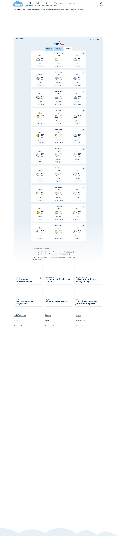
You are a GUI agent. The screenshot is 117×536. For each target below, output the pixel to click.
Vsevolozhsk (80, 326)
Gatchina (48, 315)
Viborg (16, 320)
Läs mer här (80, 9)
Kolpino (78, 315)
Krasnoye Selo (49, 326)
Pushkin (47, 320)
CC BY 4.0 (69, 252)
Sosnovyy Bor (80, 320)
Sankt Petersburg (20, 315)
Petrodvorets (18, 326)
